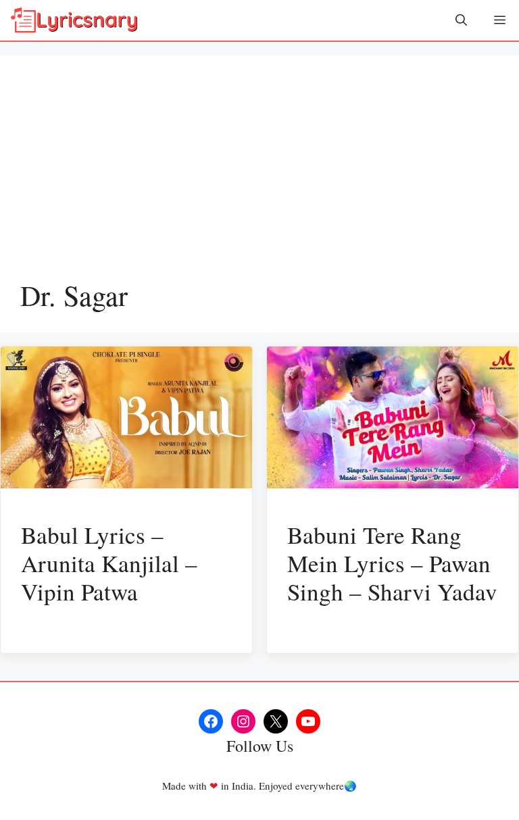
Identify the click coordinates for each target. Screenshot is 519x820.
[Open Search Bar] (461, 20)
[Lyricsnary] (74, 20)
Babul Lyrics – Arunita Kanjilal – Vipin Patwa (109, 563)
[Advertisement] (259, 177)
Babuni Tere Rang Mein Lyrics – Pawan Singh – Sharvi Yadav (392, 563)
